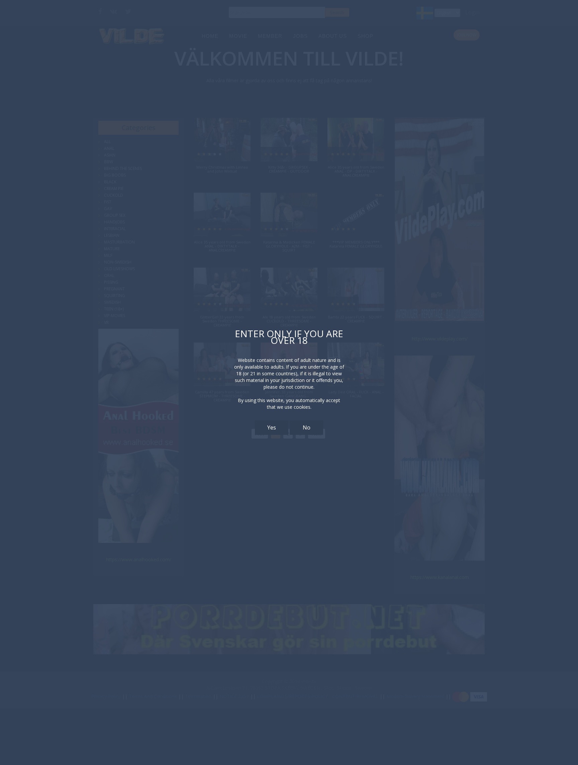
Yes (271, 427)
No (306, 427)
